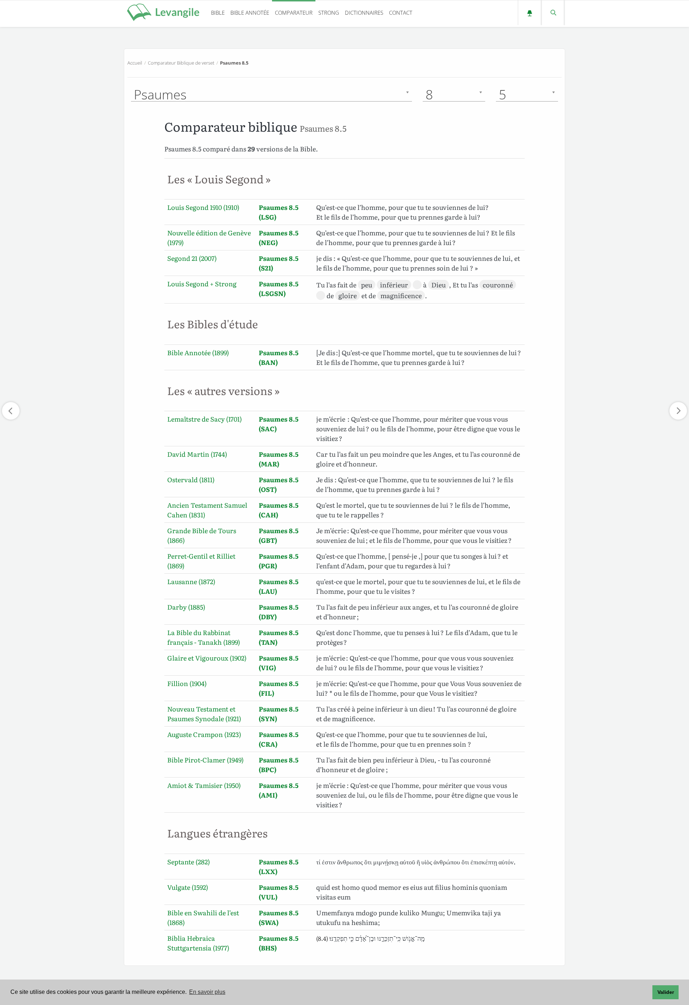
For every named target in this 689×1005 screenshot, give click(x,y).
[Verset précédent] (11, 411)
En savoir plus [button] (207, 992)
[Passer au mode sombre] (529, 12)
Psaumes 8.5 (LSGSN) (279, 288)
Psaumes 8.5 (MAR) (279, 459)
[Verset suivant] (678, 411)
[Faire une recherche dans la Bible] (553, 12)
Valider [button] (665, 992)
